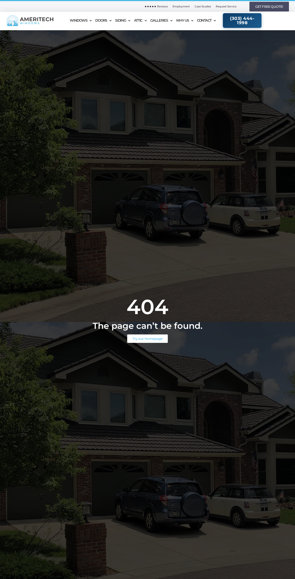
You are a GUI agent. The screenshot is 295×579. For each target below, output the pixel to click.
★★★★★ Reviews (156, 6)
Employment (181, 6)
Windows (78, 20)
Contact (204, 20)
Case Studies (203, 6)
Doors (101, 20)
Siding (120, 20)
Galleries (159, 20)
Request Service (226, 6)
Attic (138, 20)
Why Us (182, 20)
